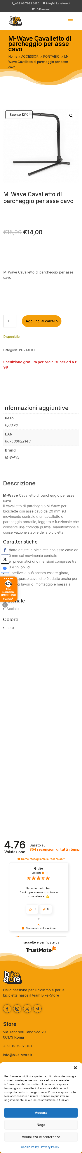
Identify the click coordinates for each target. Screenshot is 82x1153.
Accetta (41, 1113)
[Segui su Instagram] (17, 1008)
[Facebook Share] (5, 550)
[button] (75, 1068)
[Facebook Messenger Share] (5, 569)
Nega (41, 1125)
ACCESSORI (30, 57)
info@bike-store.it (17, 1055)
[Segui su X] (27, 1008)
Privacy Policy (50, 1147)
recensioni (55, 849)
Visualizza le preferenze (41, 1137)
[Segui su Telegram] (37, 1008)
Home (12, 57)
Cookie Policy (30, 1147)
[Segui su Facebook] (7, 1008)
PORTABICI (51, 57)
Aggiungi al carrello (42, 321)
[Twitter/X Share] (5, 559)
